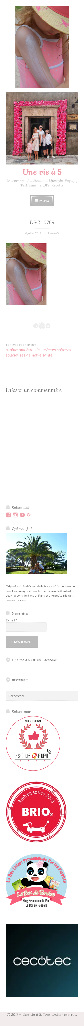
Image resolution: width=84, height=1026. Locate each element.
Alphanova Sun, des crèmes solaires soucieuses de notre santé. (38, 351)
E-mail (11, 620)
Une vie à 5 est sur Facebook (34, 660)
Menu (44, 200)
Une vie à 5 (42, 172)
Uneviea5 (53, 233)
